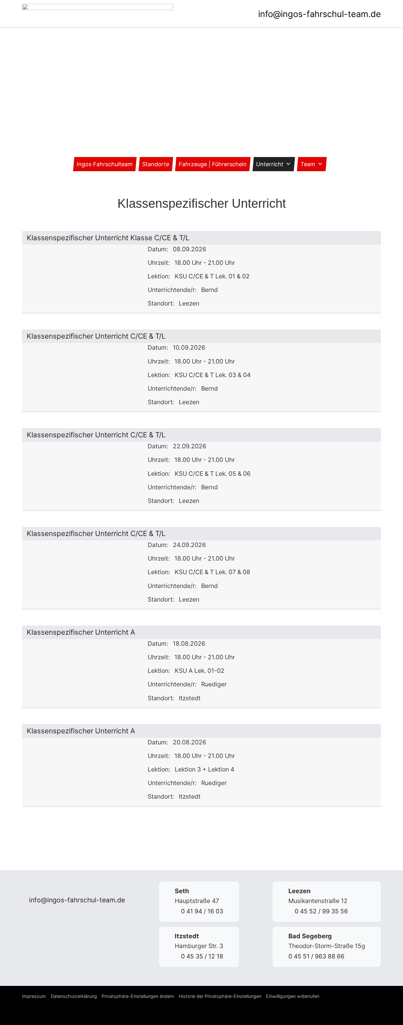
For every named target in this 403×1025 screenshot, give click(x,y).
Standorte (156, 164)
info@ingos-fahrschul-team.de (318, 14)
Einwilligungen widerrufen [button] (292, 996)
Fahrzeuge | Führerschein (213, 164)
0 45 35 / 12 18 (201, 956)
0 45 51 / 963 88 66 (316, 956)
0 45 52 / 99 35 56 (320, 911)
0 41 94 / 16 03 (201, 911)
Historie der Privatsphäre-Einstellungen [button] (220, 996)
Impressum (34, 996)
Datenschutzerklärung (74, 996)
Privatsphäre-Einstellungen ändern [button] (138, 996)
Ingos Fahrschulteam (105, 164)
